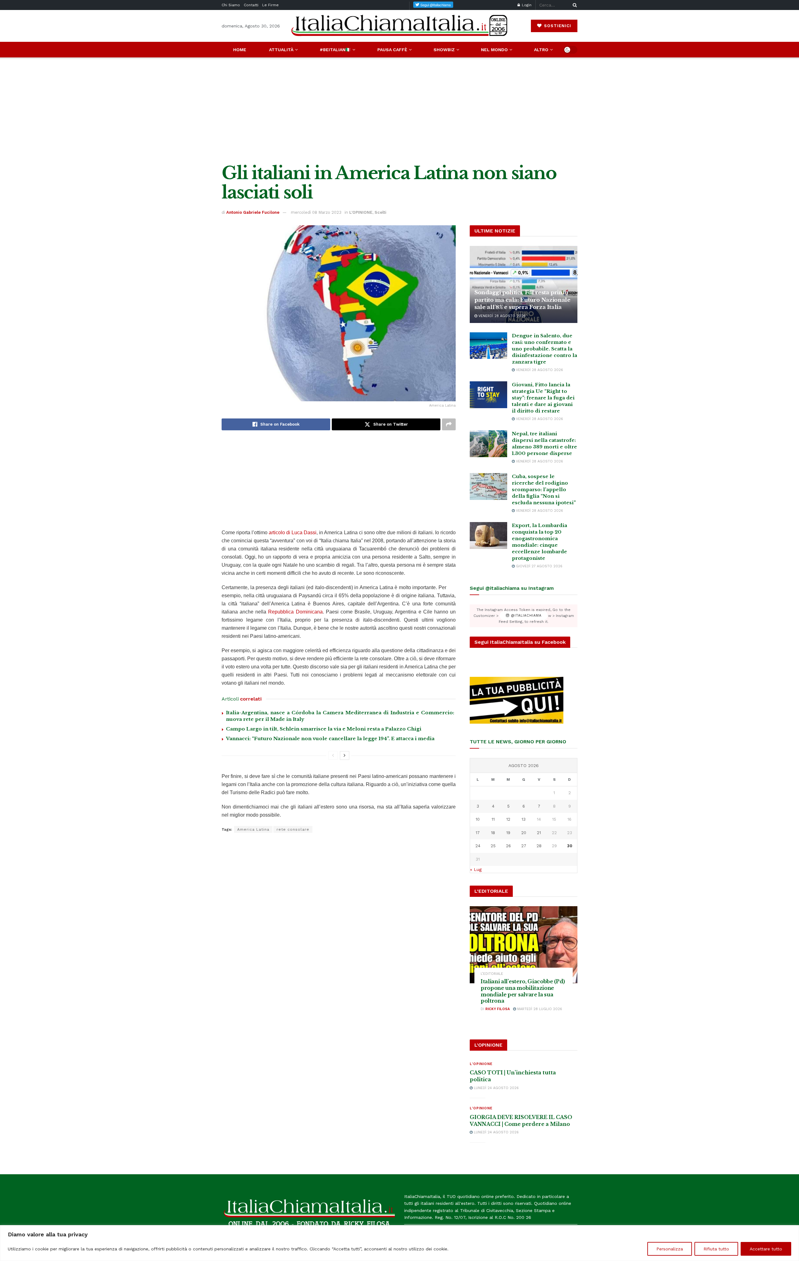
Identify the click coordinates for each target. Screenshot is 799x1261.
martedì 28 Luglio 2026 (539, 1009)
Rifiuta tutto (716, 1248)
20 (523, 832)
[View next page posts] (344, 755)
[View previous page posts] (333, 755)
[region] (399, 1243)
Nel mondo (494, 49)
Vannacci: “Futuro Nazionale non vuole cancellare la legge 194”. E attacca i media (330, 738)
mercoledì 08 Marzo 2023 (316, 212)
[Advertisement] (399, 110)
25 (493, 845)
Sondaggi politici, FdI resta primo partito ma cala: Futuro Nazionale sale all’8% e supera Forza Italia (522, 300)
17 (478, 832)
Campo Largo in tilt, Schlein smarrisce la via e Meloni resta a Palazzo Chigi (323, 729)
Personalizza (669, 1248)
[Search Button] (574, 5)
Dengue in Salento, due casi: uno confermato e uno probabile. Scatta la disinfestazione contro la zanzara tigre (544, 349)
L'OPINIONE (360, 212)
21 (539, 832)
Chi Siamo (231, 5)
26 (508, 845)
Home (239, 49)
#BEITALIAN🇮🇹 (335, 49)
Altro (541, 49)
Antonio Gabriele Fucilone (252, 212)
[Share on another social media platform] (449, 424)
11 (493, 819)
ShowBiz (444, 49)
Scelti (380, 212)
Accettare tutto (766, 1248)
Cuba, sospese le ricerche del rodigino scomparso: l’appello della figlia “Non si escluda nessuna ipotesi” (544, 489)
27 (523, 845)
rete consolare (293, 829)
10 (478, 819)
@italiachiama (525, 616)
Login (526, 5)
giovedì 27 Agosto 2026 (538, 566)
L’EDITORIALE (492, 973)
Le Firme (270, 5)
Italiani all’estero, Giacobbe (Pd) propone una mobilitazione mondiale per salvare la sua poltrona (523, 991)
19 (508, 832)
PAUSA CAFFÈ (392, 49)
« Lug (476, 869)
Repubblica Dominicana (295, 611)
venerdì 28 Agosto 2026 (501, 316)
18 (493, 832)
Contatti (251, 5)
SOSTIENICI (556, 25)
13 (524, 819)
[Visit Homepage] (399, 25)
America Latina (253, 829)
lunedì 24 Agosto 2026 (496, 1088)
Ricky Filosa (497, 1009)
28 (539, 845)
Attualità (281, 49)
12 (508, 819)
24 (477, 845)
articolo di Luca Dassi (292, 532)
